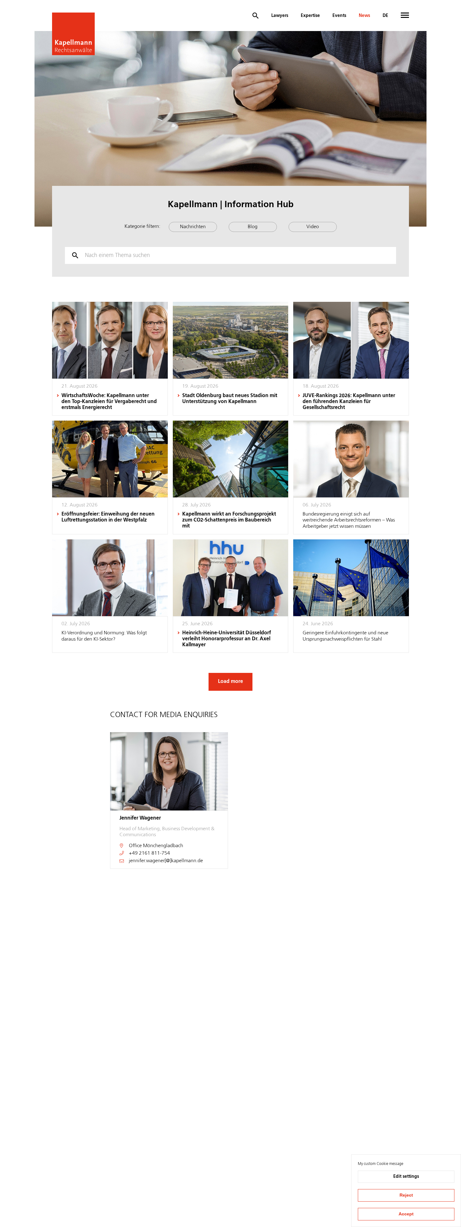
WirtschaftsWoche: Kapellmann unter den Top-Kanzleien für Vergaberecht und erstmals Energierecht (109, 401)
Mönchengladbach (163, 845)
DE (385, 15)
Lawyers (279, 15)
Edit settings (406, 1176)
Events (339, 15)
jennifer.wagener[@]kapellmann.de (166, 860)
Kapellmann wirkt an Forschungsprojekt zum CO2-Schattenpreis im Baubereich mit (229, 520)
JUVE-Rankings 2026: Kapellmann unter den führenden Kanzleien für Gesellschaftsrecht (349, 401)
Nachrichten (193, 226)
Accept (406, 1213)
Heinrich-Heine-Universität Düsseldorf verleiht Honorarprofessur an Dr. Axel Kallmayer (226, 639)
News (364, 15)
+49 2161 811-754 (149, 853)
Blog (252, 226)
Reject (406, 1195)
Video (312, 226)
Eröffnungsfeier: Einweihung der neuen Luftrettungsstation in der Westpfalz (108, 517)
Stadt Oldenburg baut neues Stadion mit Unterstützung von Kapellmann (229, 398)
